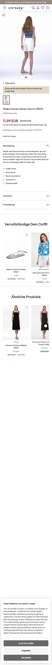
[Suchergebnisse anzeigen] (33, 7)
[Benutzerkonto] (38, 7)
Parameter (7, 196)
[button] (26, 77)
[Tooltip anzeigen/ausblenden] (45, 125)
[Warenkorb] (47, 7)
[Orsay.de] (16, 7)
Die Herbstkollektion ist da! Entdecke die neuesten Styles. (26, 2)
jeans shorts (10, 83)
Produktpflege (9, 204)
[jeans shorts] (3, 83)
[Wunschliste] (42, 7)
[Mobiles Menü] (4, 7)
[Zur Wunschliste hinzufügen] (26, 234)
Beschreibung (8, 146)
